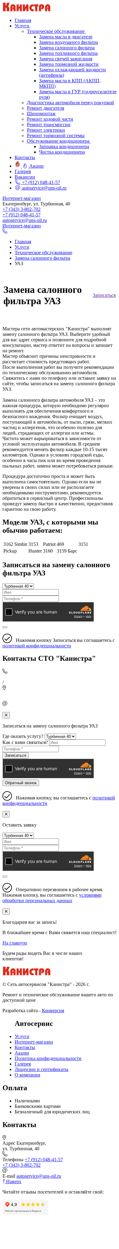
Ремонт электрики (46, 130)
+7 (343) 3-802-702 (21, 209)
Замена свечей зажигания (65, 58)
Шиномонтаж (41, 113)
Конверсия (53, 1010)
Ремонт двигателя (45, 108)
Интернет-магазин (21, 198)
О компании (27, 1074)
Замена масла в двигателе (65, 36)
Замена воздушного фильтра (68, 42)
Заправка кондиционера (64, 146)
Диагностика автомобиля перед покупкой (70, 102)
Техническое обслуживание (56, 31)
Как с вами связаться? (25, 742)
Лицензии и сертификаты (41, 1069)
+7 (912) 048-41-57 (40, 182)
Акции (22, 1052)
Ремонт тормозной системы (56, 135)
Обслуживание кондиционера (59, 141)
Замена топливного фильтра (68, 53)
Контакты (25, 1047)
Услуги (22, 1036)
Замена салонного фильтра (67, 47)
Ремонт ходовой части (50, 119)
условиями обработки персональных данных (52, 897)
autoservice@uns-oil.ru (44, 187)
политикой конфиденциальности (36, 645)
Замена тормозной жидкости (69, 64)
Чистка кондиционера (62, 152)
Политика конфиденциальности (48, 1058)
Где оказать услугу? (22, 736)
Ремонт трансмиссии (48, 124)
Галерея (23, 1063)
